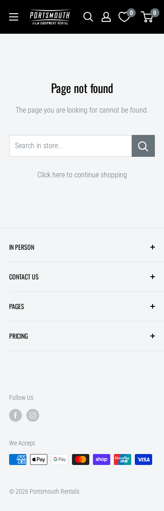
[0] (147, 16)
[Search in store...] (143, 146)
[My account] (106, 17)
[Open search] (88, 17)
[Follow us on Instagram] (32, 414)
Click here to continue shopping (82, 174)
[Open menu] (13, 17)
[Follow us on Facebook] (15, 414)
